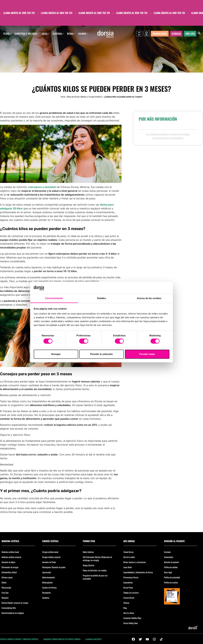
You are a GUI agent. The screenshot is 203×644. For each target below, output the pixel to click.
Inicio (63, 97)
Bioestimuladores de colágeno (13, 612)
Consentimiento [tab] (54, 298)
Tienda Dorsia (128, 552)
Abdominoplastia (48, 577)
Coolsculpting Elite (9, 607)
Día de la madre (129, 557)
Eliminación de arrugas (10, 567)
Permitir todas (147, 354)
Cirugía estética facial (50, 552)
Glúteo (4, 582)
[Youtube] (147, 639)
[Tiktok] (161, 639)
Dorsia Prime (128, 587)
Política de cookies (171, 582)
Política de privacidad (172, 577)
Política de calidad (170, 567)
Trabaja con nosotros (131, 592)
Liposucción (46, 572)
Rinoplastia (46, 592)
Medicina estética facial (10, 552)
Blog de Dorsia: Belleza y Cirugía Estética (84, 97)
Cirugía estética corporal (51, 557)
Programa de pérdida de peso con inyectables (95, 577)
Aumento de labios (8, 562)
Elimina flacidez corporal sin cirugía (15, 602)
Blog (125, 607)
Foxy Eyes (5, 592)
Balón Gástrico (88, 552)
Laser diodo (127, 567)
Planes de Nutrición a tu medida (94, 570)
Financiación (168, 557)
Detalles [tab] (101, 298)
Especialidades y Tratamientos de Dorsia (138, 572)
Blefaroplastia (47, 582)
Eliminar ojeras (7, 577)
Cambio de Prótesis (49, 587)
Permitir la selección (101, 354)
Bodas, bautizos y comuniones (134, 562)
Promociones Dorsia (130, 577)
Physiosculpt (6, 587)
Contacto (167, 552)
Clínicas (126, 602)
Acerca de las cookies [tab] (149, 298)
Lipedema (45, 597)
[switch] (83, 341)
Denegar (56, 354)
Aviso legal (168, 572)
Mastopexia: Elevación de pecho (53, 567)
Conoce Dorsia (128, 597)
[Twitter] (140, 639)
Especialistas (128, 582)
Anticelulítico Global (9, 572)
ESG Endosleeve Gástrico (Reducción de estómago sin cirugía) (97, 558)
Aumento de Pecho (49, 562)
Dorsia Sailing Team (130, 623)
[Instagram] (154, 639)
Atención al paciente (171, 562)
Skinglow (5, 597)
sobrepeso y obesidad (42, 187)
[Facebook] (133, 639)
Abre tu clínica (128, 612)
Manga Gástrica (88, 565)
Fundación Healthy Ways (132, 618)
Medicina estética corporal (11, 557)
